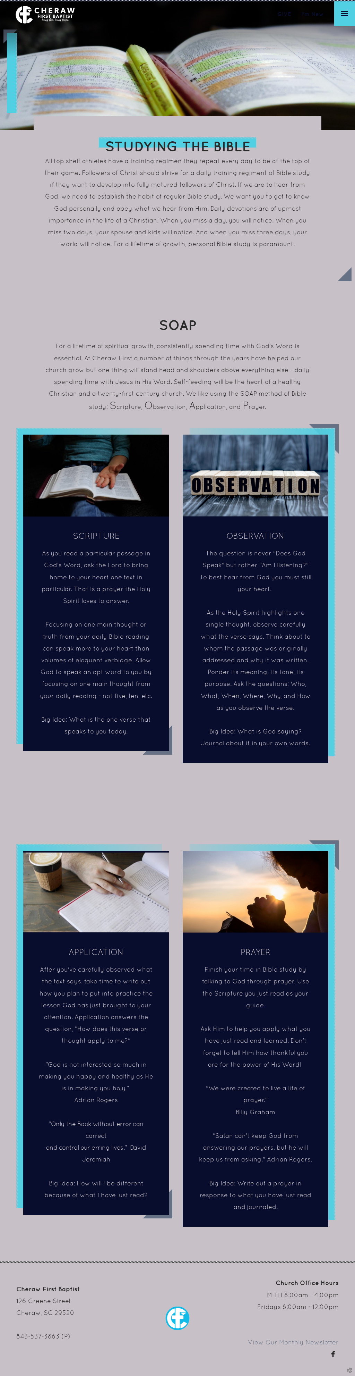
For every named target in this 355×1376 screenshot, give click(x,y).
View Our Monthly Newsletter (293, 1342)
